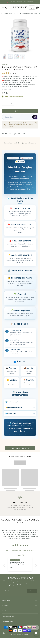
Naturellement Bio (23, 634)
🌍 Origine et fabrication (13, 402)
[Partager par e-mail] (19, 133)
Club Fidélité (32, 7)
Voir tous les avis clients (20, 448)
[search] (6, 8)
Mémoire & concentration (30, 13)
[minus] (4, 104)
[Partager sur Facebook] (10, 133)
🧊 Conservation (11, 413)
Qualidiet (5, 64)
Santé (21, 13)
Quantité (5, 100)
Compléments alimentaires (11, 13)
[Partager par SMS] (23, 133)
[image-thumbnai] (4, 56)
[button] (20, 111)
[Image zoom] (20, 35)
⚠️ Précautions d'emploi (13, 407)
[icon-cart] (36, 8)
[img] (21, 560)
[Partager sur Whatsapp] (14, 133)
